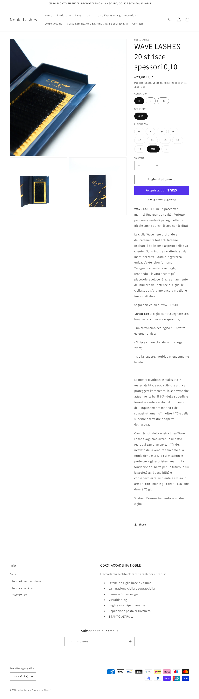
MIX (153, 149)
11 (154, 141)
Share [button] (142, 524)
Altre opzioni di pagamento (162, 199)
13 (179, 141)
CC (163, 101)
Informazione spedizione (25, 581)
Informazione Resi (21, 588)
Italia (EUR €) (21, 676)
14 (141, 149)
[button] (63, 15)
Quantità (139, 157)
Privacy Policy (18, 595)
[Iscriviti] (130, 641)
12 (167, 141)
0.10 (141, 116)
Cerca (13, 574)
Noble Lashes (24, 690)
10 (141, 141)
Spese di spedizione (164, 82)
